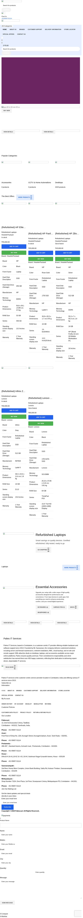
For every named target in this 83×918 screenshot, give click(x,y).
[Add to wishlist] (41, 394)
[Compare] (30, 394)
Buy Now (41, 423)
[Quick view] (36, 394)
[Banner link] (41, 117)
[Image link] (41, 670)
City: (1, 859)
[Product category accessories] (14, 174)
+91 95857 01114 (14, 730)
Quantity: (3, 868)
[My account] (2, 23)
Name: (2, 831)
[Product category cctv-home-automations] (40, 174)
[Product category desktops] (67, 174)
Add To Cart (40, 417)
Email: (2, 849)
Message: (3, 877)
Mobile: (2, 840)
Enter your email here (9, 798)
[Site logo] (12, 1)
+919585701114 (7, 18)
